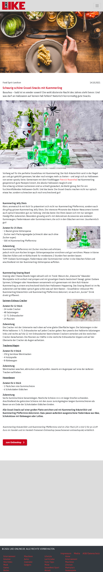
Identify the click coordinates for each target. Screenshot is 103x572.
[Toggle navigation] (97, 5)
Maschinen (28, 556)
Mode (47, 565)
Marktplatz (70, 568)
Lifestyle (48, 556)
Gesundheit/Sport (52, 568)
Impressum (65, 553)
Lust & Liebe (50, 559)
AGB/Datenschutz (91, 553)
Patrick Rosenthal (68, 179)
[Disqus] (51, 499)
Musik (5, 565)
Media (77, 553)
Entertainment (9, 556)
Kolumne (6, 559)
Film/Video (7, 562)
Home (67, 556)
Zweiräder (28, 562)
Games (6, 568)
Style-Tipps (49, 562)
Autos (26, 559)
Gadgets (27, 565)
